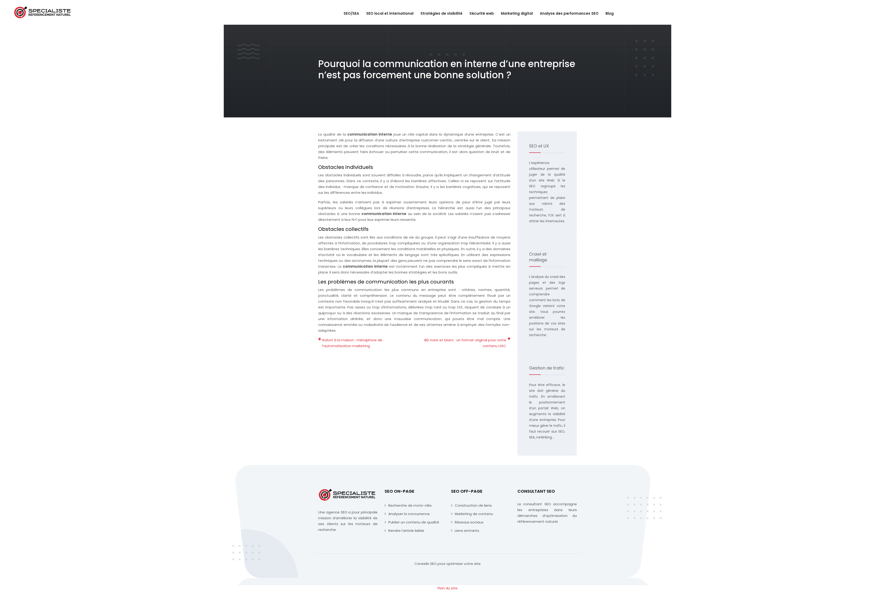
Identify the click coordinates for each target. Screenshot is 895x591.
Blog (610, 13)
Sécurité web (481, 13)
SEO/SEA (351, 13)
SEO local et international (389, 13)
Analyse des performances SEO (569, 13)
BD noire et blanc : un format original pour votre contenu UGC (465, 343)
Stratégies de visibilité (441, 13)
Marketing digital (517, 13)
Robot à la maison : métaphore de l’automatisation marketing (352, 343)
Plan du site (447, 588)
